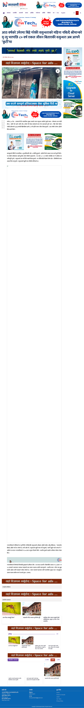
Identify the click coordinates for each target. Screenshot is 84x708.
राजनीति (15, 13)
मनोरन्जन (38, 13)
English (63, 13)
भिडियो (49, 13)
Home (58, 693)
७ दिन (53, 660)
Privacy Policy (60, 701)
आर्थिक (32, 13)
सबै (57, 634)
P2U (58, 13)
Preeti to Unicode (61, 695)
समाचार (8, 13)
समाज (26, 13)
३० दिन (58, 660)
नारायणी (21, 13)
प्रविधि (43, 13)
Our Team (59, 699)
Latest (58, 697)
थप (53, 13)
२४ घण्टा (47, 660)
